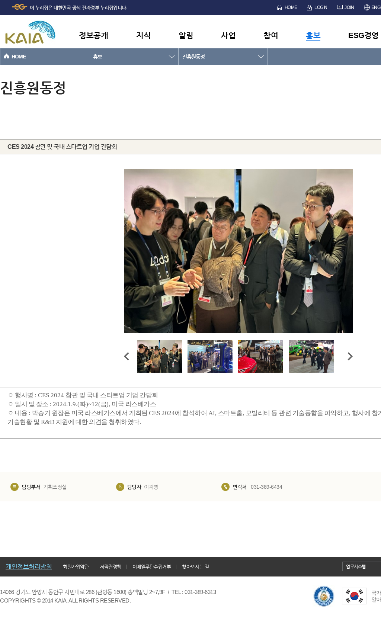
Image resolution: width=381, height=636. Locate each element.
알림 (186, 35)
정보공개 (93, 35)
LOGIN (320, 7)
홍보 (313, 35)
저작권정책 (110, 566)
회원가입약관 (76, 566)
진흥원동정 (193, 57)
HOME (291, 7)
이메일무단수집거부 (151, 566)
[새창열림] (324, 596)
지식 (143, 35)
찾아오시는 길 (195, 566)
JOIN (349, 7)
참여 (270, 35)
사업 (228, 35)
